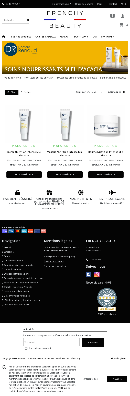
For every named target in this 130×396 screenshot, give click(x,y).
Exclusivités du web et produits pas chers (23, 278)
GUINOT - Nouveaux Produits (17, 287)
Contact (113, 4)
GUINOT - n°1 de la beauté (16, 291)
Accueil (7, 247)
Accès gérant (119, 358)
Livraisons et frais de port (15, 273)
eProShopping (73, 358)
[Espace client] (122, 16)
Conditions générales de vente (18, 265)
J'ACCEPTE (117, 378)
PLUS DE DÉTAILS (24, 174)
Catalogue (8, 251)
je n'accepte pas (90, 378)
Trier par (81, 92)
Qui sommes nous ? (13, 260)
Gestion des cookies (53, 261)
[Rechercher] (28, 20)
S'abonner (93, 342)
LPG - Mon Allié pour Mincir (16, 304)
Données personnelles (55, 266)
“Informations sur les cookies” (28, 388)
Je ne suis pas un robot (40, 348)
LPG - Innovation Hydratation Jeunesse (21, 300)
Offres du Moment (12, 269)
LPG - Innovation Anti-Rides (16, 295)
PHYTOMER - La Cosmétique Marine (20, 282)
